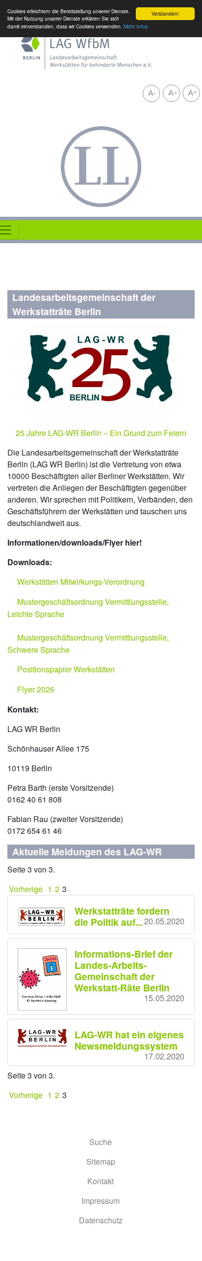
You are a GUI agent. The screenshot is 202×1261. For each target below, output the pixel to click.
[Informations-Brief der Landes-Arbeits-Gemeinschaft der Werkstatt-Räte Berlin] (46, 979)
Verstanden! (165, 13)
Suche (100, 1141)
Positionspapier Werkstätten (66, 669)
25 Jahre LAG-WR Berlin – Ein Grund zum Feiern (101, 432)
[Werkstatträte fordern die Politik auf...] (46, 916)
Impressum (100, 1200)
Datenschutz (101, 1220)
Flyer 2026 (35, 689)
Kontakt (100, 1181)
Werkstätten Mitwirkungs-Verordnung (81, 581)
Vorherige (27, 888)
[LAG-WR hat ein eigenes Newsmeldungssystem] (46, 1038)
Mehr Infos (136, 26)
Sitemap (100, 1161)
